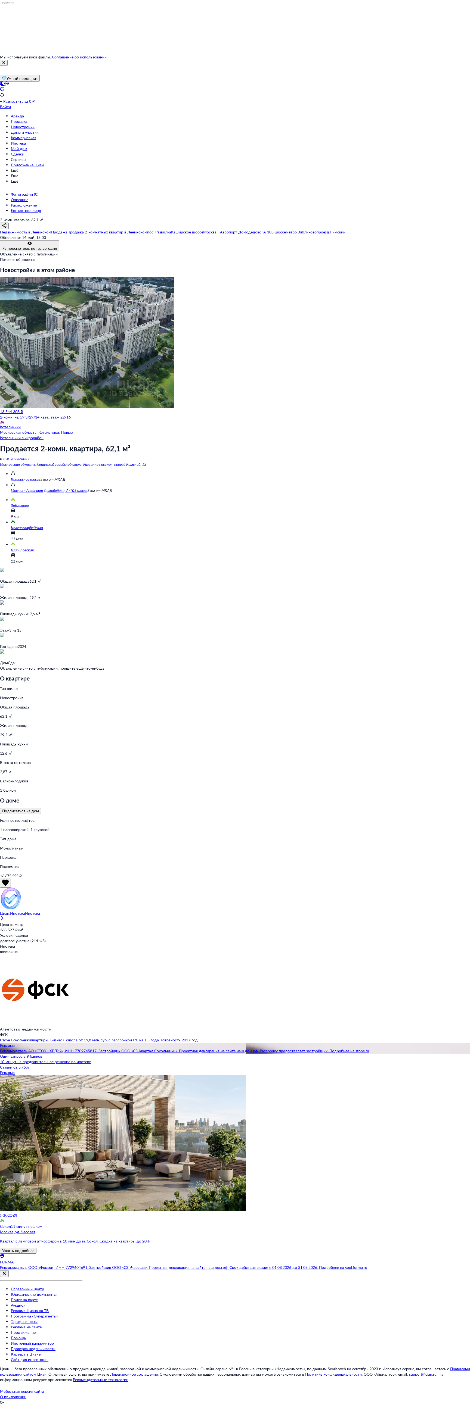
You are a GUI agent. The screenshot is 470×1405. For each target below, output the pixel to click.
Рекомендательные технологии (100, 1379)
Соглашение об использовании (79, 57)
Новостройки (23, 126)
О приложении (13, 1396)
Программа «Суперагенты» (34, 1316)
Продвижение (23, 1332)
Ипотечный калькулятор (32, 1343)
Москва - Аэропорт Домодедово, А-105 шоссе (49, 490)
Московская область (17, 464)
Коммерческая (23, 137)
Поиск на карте (24, 1299)
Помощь (18, 1337)
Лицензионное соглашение (134, 1374)
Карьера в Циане (26, 1354)
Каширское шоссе (25, 479)
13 (144, 464)
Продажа (19, 121)
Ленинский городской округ (59, 464)
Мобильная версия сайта (22, 1391)
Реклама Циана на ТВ (30, 1310)
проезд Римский (127, 464)
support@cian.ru (423, 1374)
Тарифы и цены (24, 1321)
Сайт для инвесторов (29, 1359)
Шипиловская (22, 549)
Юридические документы (34, 1294)
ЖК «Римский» (16, 458)
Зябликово (20, 505)
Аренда (17, 115)
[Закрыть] (4, 63)
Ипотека (18, 143)
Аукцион (18, 1305)
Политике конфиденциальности (333, 1374)
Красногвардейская (27, 527)
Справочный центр (27, 1288)
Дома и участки (25, 132)
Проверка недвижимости (33, 1348)
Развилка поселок (98, 464)
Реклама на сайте (26, 1326)
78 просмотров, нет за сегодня (29, 248)
